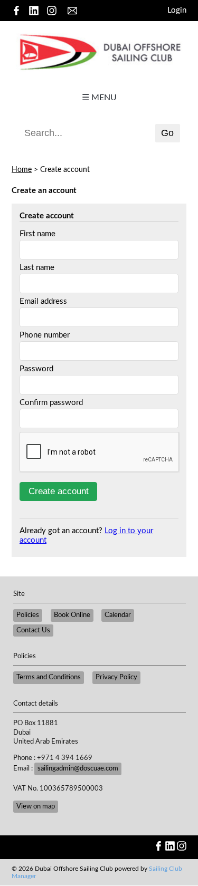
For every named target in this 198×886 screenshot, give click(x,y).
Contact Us (33, 630)
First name (37, 234)
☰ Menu (99, 97)
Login (176, 10)
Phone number (45, 335)
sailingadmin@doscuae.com (77, 768)
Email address (43, 301)
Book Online (72, 615)
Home (22, 170)
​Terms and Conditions (48, 677)
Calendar (118, 615)
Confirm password (51, 403)
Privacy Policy (116, 677)
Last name (37, 268)
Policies (27, 615)
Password (36, 369)
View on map (35, 806)
